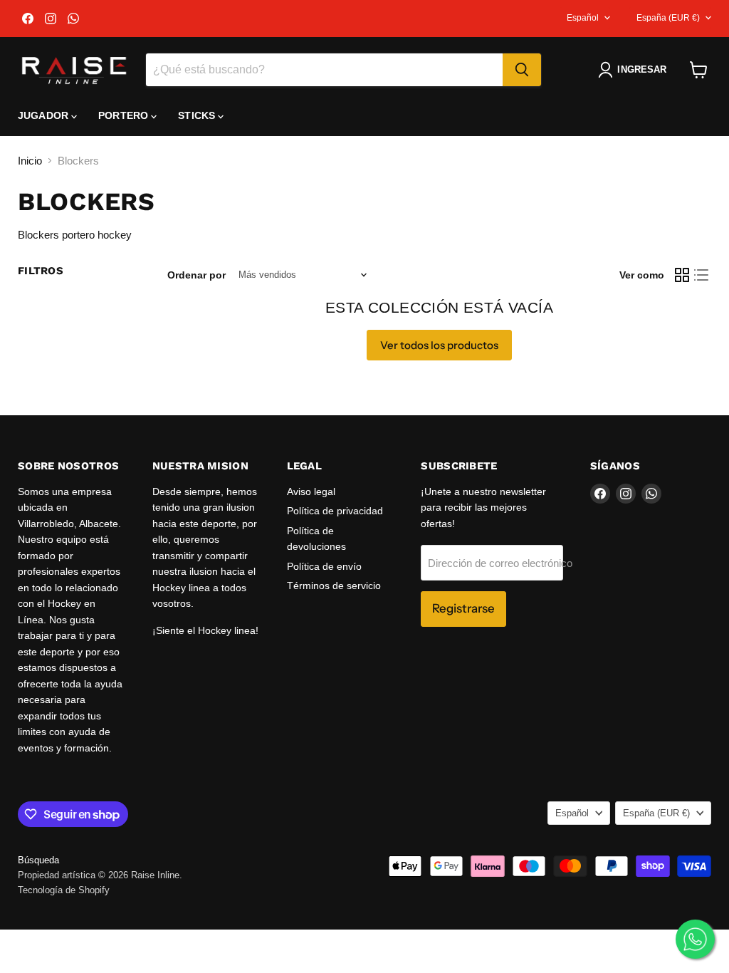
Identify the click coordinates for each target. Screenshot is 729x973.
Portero (124, 115)
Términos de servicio (334, 585)
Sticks (198, 115)
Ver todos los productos (439, 345)
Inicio (30, 161)
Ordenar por (196, 275)
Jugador (44, 115)
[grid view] (682, 275)
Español (583, 18)
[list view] (702, 275)
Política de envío (324, 566)
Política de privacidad (335, 510)
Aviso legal (311, 491)
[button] (635, 69)
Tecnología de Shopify (64, 890)
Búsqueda (38, 860)
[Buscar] (522, 69)
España (668, 18)
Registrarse (463, 608)
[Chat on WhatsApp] (695, 939)
